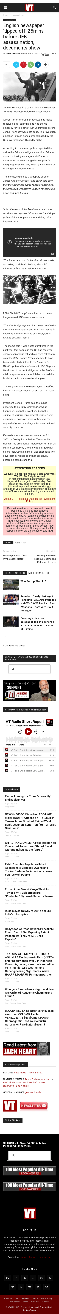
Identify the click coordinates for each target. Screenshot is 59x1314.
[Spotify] (12, 1287)
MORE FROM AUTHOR (39, 573)
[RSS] (50, 1278)
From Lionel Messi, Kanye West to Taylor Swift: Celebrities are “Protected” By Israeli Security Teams (29, 893)
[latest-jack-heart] (26, 1054)
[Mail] (24, 1278)
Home (5, 15)
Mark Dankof (30, 1082)
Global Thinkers (13, 1120)
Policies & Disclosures (29, 499)
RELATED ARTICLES (15, 573)
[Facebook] (16, 1278)
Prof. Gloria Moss (12, 1082)
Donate (35, 1298)
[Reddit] (33, 1278)
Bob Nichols (22, 1085)
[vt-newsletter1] (26, 1110)
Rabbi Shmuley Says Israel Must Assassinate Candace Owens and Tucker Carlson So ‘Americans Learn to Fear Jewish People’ (30, 869)
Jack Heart (46, 1079)
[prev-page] (5, 637)
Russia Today (20, 543)
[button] (5, 7)
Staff (17, 1298)
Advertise (35, 1301)
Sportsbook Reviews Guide (41, 1307)
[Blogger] (7, 1278)
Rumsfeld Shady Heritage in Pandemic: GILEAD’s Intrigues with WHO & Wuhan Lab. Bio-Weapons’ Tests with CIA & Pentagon (38, 603)
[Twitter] (16, 65)
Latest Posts (11, 789)
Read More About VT (45, 1250)
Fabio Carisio (32, 1079)
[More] (45, 65)
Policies (25, 1298)
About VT (9, 499)
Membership (46, 1298)
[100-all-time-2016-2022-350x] (29, 1190)
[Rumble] (41, 1278)
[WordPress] (38, 1287)
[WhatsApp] (31, 65)
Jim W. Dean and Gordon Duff (18, 53)
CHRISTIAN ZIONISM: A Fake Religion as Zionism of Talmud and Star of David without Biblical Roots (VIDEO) (30, 846)
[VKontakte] (29, 1287)
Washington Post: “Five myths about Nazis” (15, 557)
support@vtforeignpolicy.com (35, 1257)
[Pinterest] (23, 65)
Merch (25, 1301)
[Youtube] (46, 1287)
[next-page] (10, 637)
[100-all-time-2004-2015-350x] (29, 1174)
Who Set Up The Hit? (33, 581)
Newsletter (15, 1301)
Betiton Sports (29, 1310)
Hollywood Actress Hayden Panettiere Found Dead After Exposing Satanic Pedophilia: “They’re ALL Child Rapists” (29, 934)
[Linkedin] (38, 65)
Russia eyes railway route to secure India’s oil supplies (28, 912)
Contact (45, 1301)
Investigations (17, 15)
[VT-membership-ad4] (29, 699)
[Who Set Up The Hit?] (11, 584)
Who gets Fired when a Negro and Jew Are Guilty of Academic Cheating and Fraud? (29, 993)
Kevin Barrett (35, 1072)
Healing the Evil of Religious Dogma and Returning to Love (45, 559)
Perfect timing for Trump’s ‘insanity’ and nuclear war (28, 798)
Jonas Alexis (20, 1072)
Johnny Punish (33, 1092)
